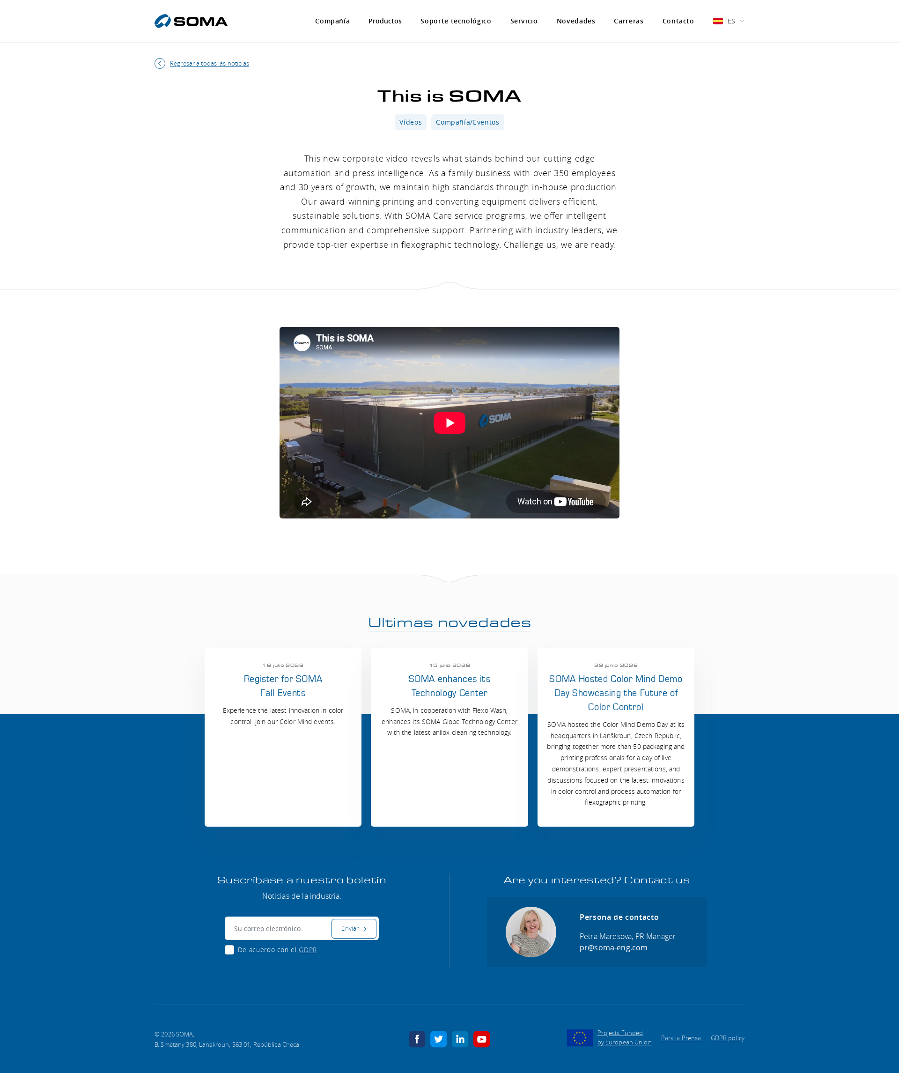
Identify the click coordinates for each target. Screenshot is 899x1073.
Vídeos (410, 122)
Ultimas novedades (449, 623)
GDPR (308, 949)
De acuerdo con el (277, 949)
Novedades (576, 20)
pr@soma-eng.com (614, 947)
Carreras (628, 20)
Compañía (332, 20)
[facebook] (417, 1038)
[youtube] (481, 1038)
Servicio (524, 20)
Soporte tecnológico (455, 20)
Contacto (678, 20)
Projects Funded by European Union (624, 1037)
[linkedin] (460, 1038)
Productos (385, 21)
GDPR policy (727, 1038)
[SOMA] (191, 21)
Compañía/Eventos (467, 122)
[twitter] (438, 1038)
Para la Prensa (681, 1038)
